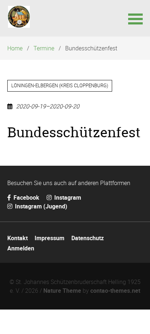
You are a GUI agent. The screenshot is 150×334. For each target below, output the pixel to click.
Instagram (67, 197)
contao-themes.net (115, 291)
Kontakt (17, 238)
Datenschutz (87, 238)
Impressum (49, 238)
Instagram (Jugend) (40, 206)
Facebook (25, 197)
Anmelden (20, 248)
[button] (135, 18)
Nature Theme (62, 291)
